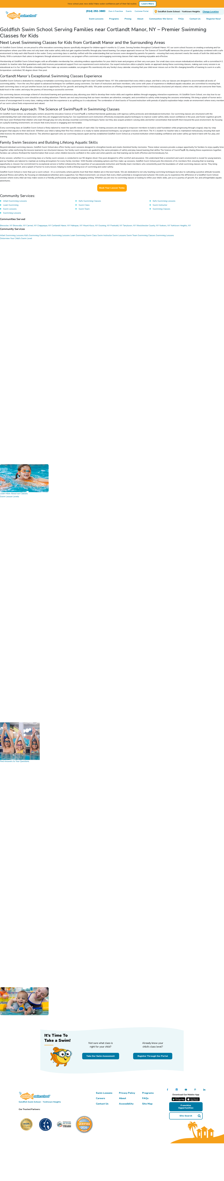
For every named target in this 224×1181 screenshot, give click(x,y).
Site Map (147, 1103)
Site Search (186, 1115)
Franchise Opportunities (185, 1106)
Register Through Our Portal (153, 1056)
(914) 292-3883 (95, 11)
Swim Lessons (104, 1093)
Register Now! (213, 18)
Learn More (148, 3)
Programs (148, 1093)
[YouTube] (186, 1089)
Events (129, 11)
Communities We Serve (161, 18)
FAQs (145, 1098)
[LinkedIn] (204, 1089)
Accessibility (126, 1103)
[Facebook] (167, 1089)
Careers (100, 1098)
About (122, 1098)
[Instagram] (177, 1089)
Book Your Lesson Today (112, 187)
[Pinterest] (195, 1089)
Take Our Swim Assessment (100, 1056)
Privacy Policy (127, 1093)
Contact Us (102, 1103)
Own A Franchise (115, 11)
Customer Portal (141, 11)
